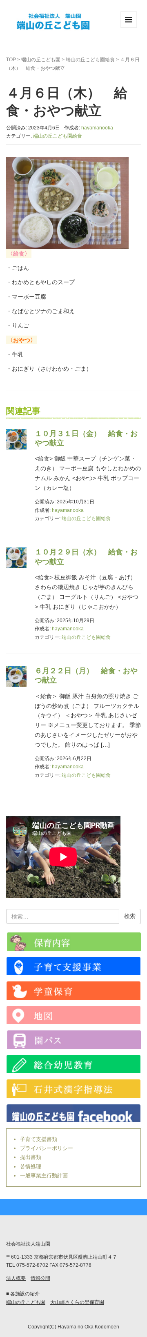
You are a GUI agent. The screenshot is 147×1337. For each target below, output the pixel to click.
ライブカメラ (73, 941)
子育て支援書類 (38, 1139)
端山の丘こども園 (40, 59)
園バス (73, 1039)
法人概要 (16, 1278)
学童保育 (73, 990)
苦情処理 (30, 1166)
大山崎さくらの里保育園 (77, 1302)
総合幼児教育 (73, 1064)
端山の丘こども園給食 (90, 59)
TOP (11, 59)
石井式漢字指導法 (73, 1088)
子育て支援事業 (73, 966)
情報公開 (40, 1278)
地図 (73, 1015)
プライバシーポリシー (46, 1148)
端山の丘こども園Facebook (73, 1113)
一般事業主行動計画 (44, 1175)
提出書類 (30, 1157)
